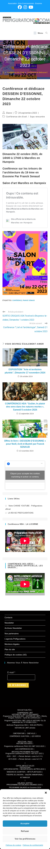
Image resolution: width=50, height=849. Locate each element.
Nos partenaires (12, 633)
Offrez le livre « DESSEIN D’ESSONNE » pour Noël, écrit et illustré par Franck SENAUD (25, 444)
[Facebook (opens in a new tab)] (20, 7)
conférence (17, 300)
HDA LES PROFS (36, 725)
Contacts (8, 617)
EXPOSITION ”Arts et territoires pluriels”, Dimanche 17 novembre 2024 (25, 371)
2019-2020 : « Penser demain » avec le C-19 (25, 759)
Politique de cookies (13, 845)
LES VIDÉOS (36, 736)
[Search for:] (45, 33)
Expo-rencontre (37, 117)
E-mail (11, 672)
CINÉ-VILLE (31, 733)
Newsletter (9, 623)
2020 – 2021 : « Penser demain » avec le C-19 (24, 756)
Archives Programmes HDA (17, 725)
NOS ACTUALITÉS (24, 710)
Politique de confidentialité (33, 845)
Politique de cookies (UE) (16, 655)
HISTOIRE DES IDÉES (24, 743)
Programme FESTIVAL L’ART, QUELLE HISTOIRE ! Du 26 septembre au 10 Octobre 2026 (25, 721)
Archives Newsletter (13, 628)
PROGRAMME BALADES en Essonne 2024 (25, 788)
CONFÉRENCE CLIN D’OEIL (19, 736)
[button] (45, 792)
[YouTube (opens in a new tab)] (30, 7)
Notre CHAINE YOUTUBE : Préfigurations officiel (23, 507)
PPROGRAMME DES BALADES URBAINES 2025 (24, 785)
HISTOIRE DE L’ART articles (25, 728)
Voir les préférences (25, 839)
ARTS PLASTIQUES (34, 772)
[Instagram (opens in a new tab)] (25, 7)
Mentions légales (12, 644)
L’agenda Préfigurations (15, 639)
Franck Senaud (29, 300)
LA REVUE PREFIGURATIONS (20, 513)
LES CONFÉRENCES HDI (24, 749)
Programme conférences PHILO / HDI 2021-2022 (24, 753)
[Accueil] (3, 72)
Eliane (9, 113)
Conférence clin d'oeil (16, 117)
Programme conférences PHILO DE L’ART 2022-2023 (24, 746)
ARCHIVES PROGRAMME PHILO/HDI (25, 752)
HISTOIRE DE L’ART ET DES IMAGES (25, 714)
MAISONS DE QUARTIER (16, 772)
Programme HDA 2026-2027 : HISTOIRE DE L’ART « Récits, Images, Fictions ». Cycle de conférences (25, 717)
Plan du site (10, 649)
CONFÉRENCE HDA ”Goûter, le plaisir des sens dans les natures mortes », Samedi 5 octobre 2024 (25, 406)
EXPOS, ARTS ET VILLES (25, 766)
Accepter (25, 823)
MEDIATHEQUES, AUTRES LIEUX (32, 769)
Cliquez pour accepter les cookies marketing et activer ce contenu (25, 475)
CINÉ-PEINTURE (19, 733)
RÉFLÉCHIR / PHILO (25, 742)
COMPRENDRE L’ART (25, 713)
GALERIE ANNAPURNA (33, 775)
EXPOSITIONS (25, 767)
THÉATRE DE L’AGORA (14, 775)
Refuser (25, 831)
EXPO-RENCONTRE (11, 769)
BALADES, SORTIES (25, 783)
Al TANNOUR (25, 777)
